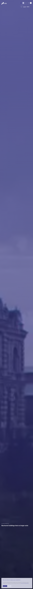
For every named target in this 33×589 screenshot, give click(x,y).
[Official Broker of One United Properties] (4, 3)
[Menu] (31, 3)
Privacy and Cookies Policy (25, 583)
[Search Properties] (28, 3)
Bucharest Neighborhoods (5, 523)
